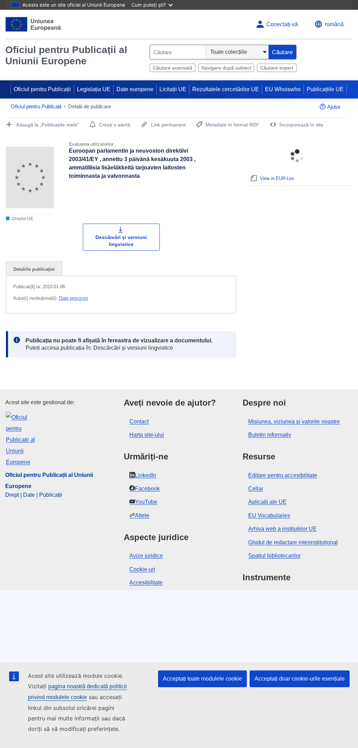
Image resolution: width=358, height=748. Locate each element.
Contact (139, 421)
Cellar (255, 489)
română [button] (334, 24)
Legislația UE (93, 89)
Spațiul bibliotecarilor (274, 556)
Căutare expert (276, 68)
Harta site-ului (146, 435)
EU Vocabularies (269, 515)
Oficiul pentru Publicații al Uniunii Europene (66, 55)
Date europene (134, 89)
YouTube (146, 502)
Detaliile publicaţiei (34, 269)
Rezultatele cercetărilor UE (225, 89)
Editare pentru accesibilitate (282, 475)
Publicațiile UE (325, 89)
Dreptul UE (22, 218)
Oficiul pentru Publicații (42, 89)
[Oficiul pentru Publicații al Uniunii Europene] (33, 24)
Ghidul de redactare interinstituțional (293, 542)
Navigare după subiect (226, 68)
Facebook (147, 489)
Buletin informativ (269, 435)
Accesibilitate (146, 583)
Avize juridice (146, 556)
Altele (142, 515)
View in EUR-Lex (277, 178)
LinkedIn (145, 475)
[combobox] (178, 52)
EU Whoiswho (283, 89)
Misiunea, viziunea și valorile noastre (294, 421)
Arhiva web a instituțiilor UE (282, 529)
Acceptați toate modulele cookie (202, 679)
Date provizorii (73, 298)
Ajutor (334, 107)
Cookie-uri (142, 569)
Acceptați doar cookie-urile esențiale (300, 679)
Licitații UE (172, 89)
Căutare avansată (172, 68)
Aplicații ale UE (267, 502)
